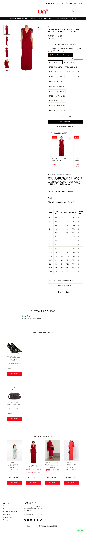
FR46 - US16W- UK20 (56, 86)
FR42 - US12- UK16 (72, 72)
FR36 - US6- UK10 (55, 67)
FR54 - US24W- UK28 (57, 106)
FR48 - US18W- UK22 (56, 91)
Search (5, 506)
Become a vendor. (8, 509)
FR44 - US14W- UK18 (73, 77)
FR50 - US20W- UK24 (57, 96)
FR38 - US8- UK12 (71, 67)
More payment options (65, 126)
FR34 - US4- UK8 (70, 62)
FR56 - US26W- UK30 (57, 110)
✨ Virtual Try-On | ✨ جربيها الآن (60, 55)
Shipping (50, 38)
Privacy (5, 520)
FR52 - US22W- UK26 (56, 101)
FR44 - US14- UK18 (56, 77)
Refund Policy (7, 514)
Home (49, 26)
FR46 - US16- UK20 (56, 81)
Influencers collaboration (10, 511)
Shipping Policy (7, 517)
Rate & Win (6, 503)
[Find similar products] (39, 27)
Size (65, 59)
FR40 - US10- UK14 (56, 72)
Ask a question (65, 286)
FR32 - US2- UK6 (55, 62)
